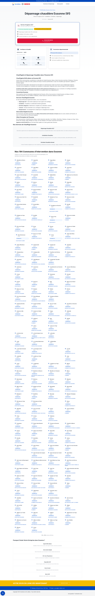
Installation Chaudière (47, 135)
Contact (67, 3)
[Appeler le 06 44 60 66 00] (3, 593)
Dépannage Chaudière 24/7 (47, 128)
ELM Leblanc (44, 19)
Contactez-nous (64, 583)
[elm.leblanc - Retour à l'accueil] (21, 4)
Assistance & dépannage (48, 3)
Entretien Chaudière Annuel (47, 142)
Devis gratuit (60, 3)
